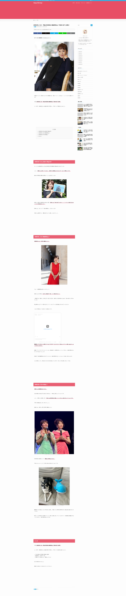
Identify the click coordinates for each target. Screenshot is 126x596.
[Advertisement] (63, 12)
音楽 (35, 26)
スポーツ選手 (81, 77)
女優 (79, 87)
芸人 (79, 95)
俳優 (79, 83)
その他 (80, 73)
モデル (80, 81)
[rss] (90, 0)
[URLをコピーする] (71, 33)
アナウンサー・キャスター (83, 75)
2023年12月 (80, 64)
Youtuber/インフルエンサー (83, 71)
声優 (79, 85)
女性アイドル (81, 89)
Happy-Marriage (37, 2)
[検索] (92, 0)
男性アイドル (81, 93)
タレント (80, 79)
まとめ (40, 136)
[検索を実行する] (92, 25)
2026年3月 (80, 51)
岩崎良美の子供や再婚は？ (43, 134)
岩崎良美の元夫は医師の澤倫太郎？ (45, 131)
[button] (37, 33)
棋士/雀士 (80, 91)
